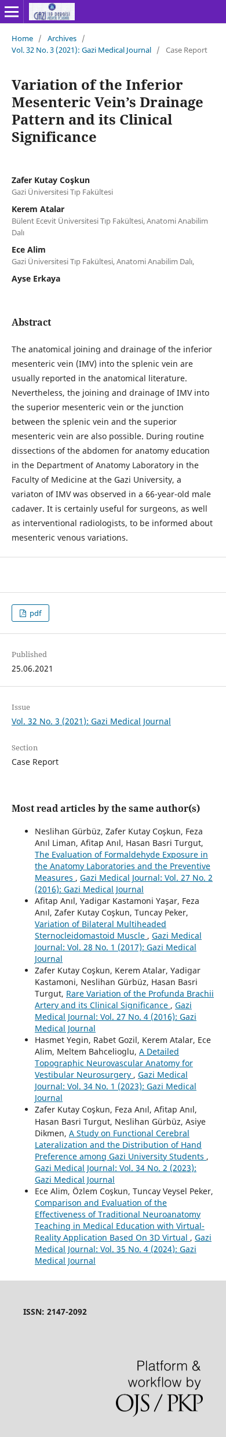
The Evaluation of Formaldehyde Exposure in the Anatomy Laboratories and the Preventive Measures (122, 866)
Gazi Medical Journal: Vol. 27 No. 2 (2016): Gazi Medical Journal (124, 883)
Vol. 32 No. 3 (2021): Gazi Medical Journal (81, 50)
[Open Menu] (11, 11)
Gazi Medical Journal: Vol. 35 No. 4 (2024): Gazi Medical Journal (123, 1249)
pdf (34, 613)
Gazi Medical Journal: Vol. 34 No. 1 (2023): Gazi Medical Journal (115, 1086)
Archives (62, 38)
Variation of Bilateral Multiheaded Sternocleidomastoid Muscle (100, 929)
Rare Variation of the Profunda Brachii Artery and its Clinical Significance (124, 999)
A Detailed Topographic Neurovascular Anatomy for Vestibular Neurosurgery (114, 1063)
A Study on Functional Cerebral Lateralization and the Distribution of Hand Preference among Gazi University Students (120, 1145)
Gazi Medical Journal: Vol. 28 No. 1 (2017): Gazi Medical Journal (118, 947)
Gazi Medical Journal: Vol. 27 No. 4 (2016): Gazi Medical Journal (115, 1017)
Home (22, 38)
